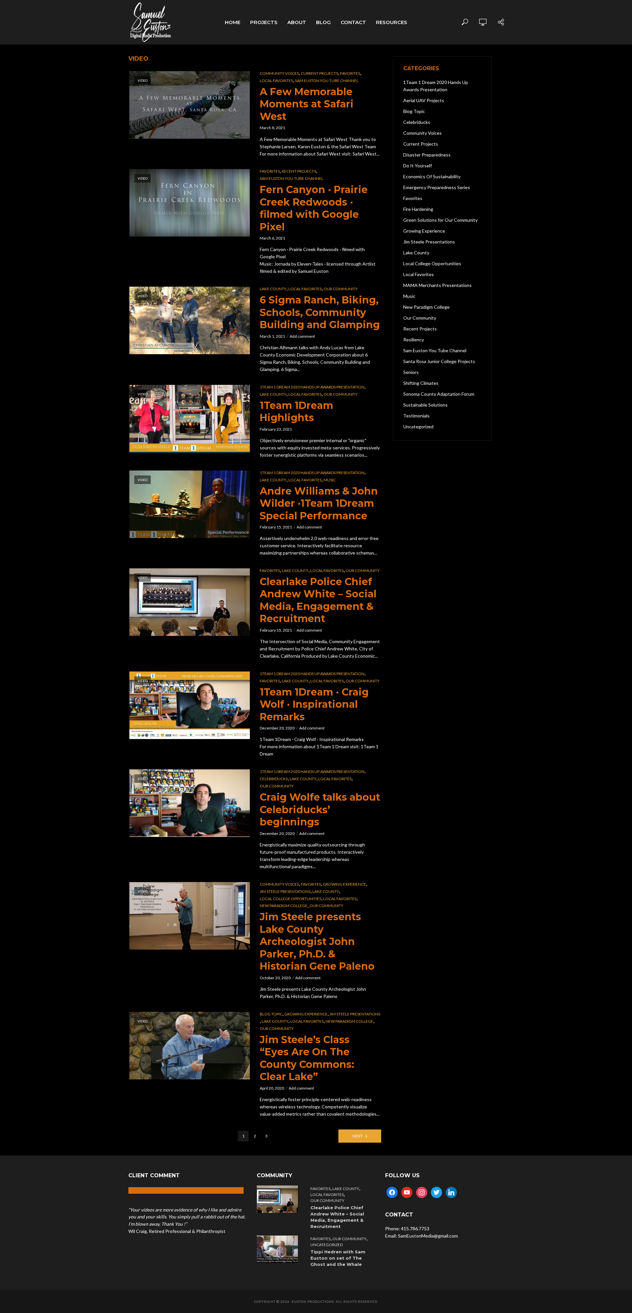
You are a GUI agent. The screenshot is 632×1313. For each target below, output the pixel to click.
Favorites (350, 73)
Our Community (340, 288)
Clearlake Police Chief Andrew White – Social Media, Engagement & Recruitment (318, 600)
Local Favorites (276, 80)
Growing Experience (344, 884)
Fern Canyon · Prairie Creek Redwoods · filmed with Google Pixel (314, 208)
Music (330, 479)
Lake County (273, 288)
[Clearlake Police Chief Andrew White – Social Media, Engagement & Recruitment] (279, 1199)
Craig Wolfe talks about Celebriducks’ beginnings (320, 809)
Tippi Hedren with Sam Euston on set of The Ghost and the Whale (337, 1258)
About (296, 22)
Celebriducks (274, 778)
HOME (232, 22)
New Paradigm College (283, 905)
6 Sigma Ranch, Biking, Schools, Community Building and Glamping (320, 312)
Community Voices (279, 73)
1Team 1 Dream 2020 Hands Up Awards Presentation (312, 387)
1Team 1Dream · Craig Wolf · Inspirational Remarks (314, 704)
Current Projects (319, 73)
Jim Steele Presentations (285, 891)
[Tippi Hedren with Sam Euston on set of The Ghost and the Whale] (279, 1249)
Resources (391, 22)
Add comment (302, 336)
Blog (323, 22)
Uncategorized (326, 1244)
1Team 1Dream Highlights (296, 411)
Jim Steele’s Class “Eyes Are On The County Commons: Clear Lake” (307, 1058)
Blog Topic (271, 1014)
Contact (353, 22)
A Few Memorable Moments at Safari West (307, 104)
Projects (263, 22)
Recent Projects (299, 171)
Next (358, 1135)
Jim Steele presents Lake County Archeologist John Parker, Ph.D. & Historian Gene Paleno (317, 941)
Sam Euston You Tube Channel (326, 80)
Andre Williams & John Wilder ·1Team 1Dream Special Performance (319, 503)
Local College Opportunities (290, 898)
